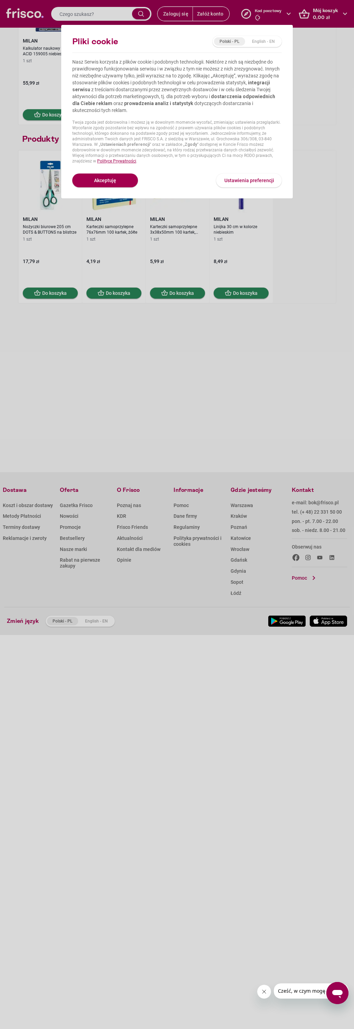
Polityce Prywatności (116, 161)
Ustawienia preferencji (249, 180)
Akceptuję (105, 180)
